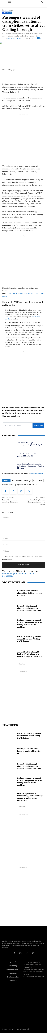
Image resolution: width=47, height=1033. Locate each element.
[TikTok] (21, 491)
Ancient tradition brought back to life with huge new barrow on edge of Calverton (29, 654)
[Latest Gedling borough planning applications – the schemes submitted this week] (8, 466)
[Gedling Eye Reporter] (4, 38)
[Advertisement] (23, 138)
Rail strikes (38, 480)
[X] (28, 491)
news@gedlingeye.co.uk (36, 473)
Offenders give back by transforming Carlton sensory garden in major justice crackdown (30, 796)
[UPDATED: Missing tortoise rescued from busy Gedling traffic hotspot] (8, 443)
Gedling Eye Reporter (14, 38)
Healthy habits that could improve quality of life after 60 (29, 751)
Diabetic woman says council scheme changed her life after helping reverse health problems (29, 623)
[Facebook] (5, 491)
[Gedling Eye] (23, 3)
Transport (11, 10)
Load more (22, 664)
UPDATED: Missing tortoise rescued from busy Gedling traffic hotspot (29, 638)
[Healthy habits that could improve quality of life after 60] (8, 454)
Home (4, 10)
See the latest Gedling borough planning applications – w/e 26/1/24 (35, 502)
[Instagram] (13, 491)
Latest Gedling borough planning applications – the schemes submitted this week (30, 466)
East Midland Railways (21, 480)
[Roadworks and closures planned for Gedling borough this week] (8, 592)
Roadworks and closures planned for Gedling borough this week (29, 593)
